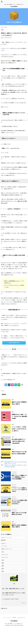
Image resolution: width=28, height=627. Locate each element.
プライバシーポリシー (7, 617)
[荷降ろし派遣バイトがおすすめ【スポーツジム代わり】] (15, 384)
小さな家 (4, 599)
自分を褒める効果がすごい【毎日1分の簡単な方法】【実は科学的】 (19, 441)
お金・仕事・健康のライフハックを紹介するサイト (14, 623)
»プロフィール (23, 602)
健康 (3, 390)
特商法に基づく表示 (21, 617)
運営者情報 (14, 617)
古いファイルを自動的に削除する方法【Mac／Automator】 (19, 502)
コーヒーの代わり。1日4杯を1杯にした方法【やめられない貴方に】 (19, 428)
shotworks (6, 323)
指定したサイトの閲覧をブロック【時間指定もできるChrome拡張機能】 (19, 477)
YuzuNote (14, 6)
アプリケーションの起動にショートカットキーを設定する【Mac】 (19, 489)
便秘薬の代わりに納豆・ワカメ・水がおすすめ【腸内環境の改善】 (19, 416)
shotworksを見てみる (14, 342)
